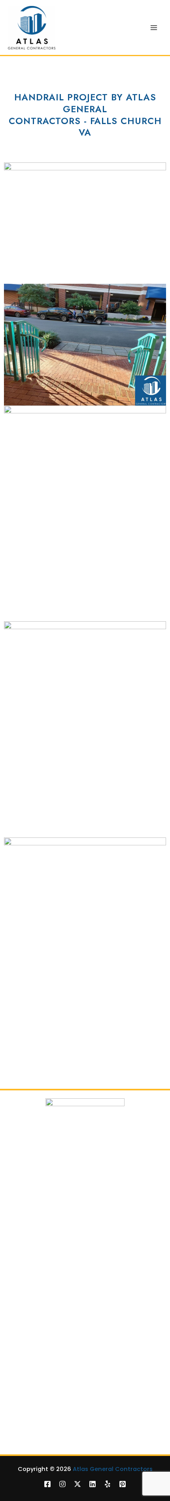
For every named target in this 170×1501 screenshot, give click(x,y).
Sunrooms (20, 1427)
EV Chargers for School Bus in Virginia (59, 1363)
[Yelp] (107, 1484)
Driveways (20, 1269)
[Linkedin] (92, 1484)
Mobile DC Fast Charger (40, 1353)
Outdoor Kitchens (31, 1437)
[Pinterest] (122, 1484)
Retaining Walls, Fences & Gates (52, 1279)
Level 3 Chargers (30, 1343)
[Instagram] (62, 1484)
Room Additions (28, 1289)
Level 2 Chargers (30, 1333)
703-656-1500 (55, 1190)
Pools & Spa (22, 1259)
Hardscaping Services (37, 1417)
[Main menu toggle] (153, 27)
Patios (14, 1397)
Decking (17, 1249)
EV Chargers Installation (40, 1323)
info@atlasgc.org (124, 1190)
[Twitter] (77, 1484)
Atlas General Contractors (113, 1469)
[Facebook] (47, 1484)
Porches (17, 1407)
